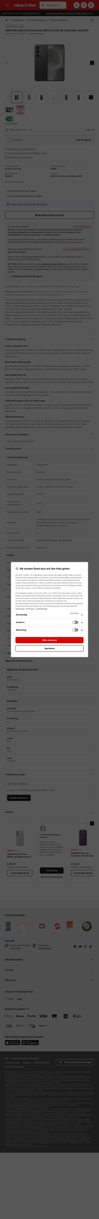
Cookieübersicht (41, 609)
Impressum (30, 609)
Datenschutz (19, 609)
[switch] (75, 622)
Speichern (49, 648)
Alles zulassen (49, 640)
